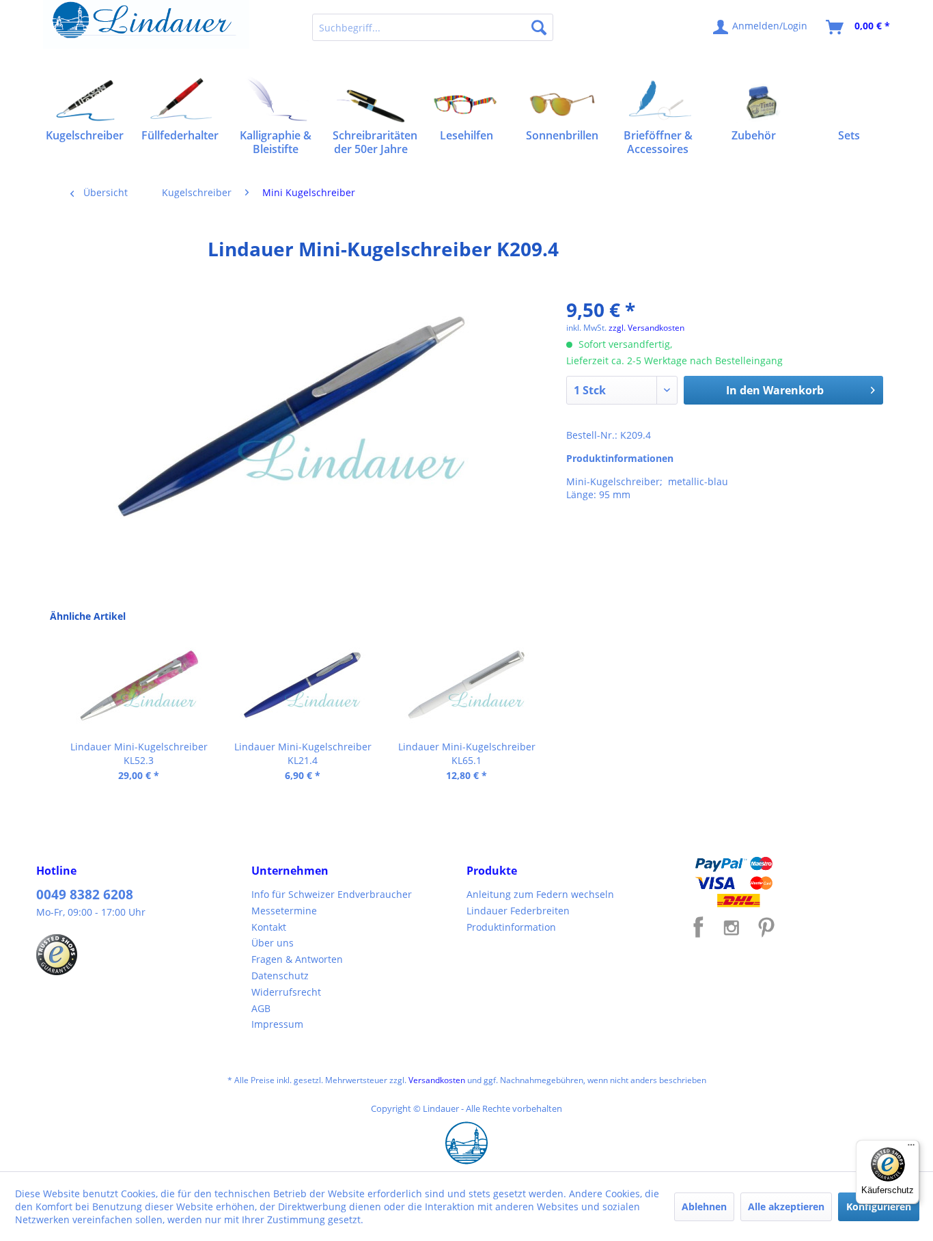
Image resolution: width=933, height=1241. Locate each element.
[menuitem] (432, 27)
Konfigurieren (878, 1206)
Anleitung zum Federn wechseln (540, 894)
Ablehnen (704, 1206)
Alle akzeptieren (786, 1206)
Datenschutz (280, 975)
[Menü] (911, 1148)
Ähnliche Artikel (88, 616)
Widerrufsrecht (286, 991)
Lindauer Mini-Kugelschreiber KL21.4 (303, 753)
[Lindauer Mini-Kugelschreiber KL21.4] (302, 685)
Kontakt (268, 926)
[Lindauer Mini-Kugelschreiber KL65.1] (466, 685)
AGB (260, 1008)
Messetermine (284, 910)
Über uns (272, 942)
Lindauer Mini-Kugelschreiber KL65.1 (466, 753)
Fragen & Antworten (297, 959)
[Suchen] (539, 27)
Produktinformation (511, 926)
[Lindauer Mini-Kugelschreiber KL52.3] (139, 685)
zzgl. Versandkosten (646, 327)
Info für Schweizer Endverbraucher (331, 894)
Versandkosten (436, 1080)
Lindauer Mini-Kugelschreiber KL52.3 (139, 753)
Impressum (277, 1024)
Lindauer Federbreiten (518, 910)
